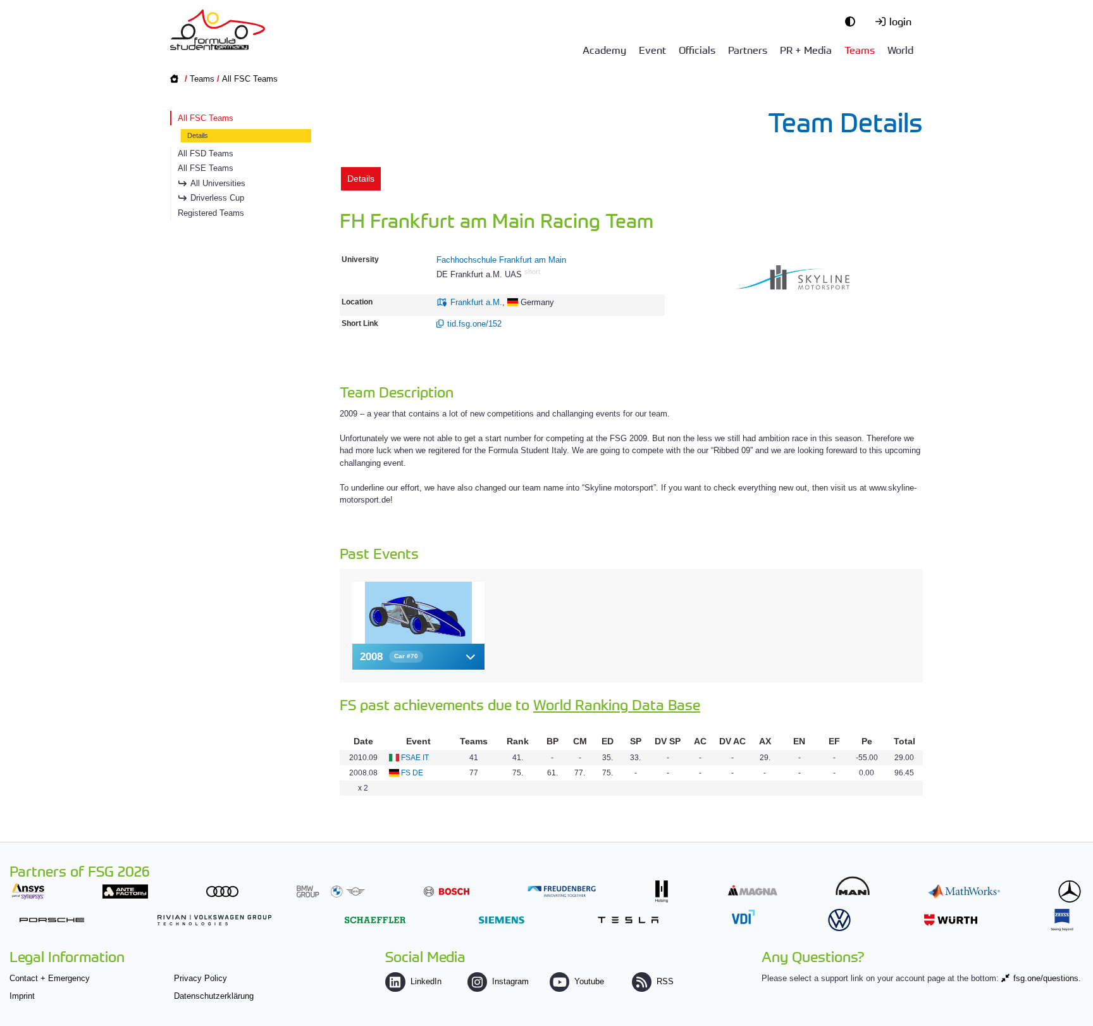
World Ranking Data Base (616, 704)
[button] (418, 657)
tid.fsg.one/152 (474, 323)
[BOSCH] (446, 891)
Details (197, 135)
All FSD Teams (205, 153)
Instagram (510, 981)
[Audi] (222, 891)
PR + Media (806, 49)
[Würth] (950, 920)
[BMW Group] (331, 891)
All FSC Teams (250, 79)
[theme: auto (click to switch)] (853, 21)
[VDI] (743, 917)
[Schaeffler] (375, 920)
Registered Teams (211, 213)
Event (652, 49)
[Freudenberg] (562, 891)
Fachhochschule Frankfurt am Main (501, 260)
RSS (665, 981)
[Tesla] (628, 920)
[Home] (217, 29)
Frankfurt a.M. (476, 302)
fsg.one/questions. (1047, 978)
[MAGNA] (752, 890)
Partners (747, 49)
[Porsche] (52, 920)
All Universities (217, 183)
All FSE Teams (205, 168)
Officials (697, 49)
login (900, 21)
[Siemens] (501, 920)
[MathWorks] (964, 891)
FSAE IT (415, 757)
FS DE (412, 772)
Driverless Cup (217, 198)
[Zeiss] (1062, 920)
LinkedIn (426, 981)
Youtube (589, 981)
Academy (604, 49)
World (900, 49)
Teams (859, 49)
